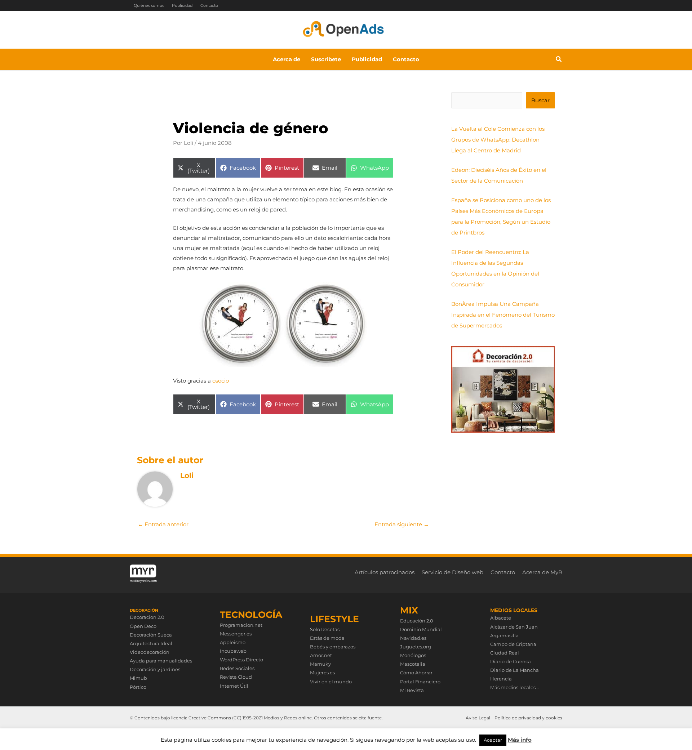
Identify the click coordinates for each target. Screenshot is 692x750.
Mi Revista (412, 690)
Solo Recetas (325, 629)
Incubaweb (233, 651)
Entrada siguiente (401, 524)
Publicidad (182, 5)
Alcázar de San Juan (514, 627)
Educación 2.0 (416, 621)
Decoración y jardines (155, 669)
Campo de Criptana (513, 644)
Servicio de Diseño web (452, 572)
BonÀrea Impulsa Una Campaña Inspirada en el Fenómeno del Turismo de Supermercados (503, 314)
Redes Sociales (237, 668)
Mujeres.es (322, 672)
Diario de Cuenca (510, 661)
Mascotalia (412, 664)
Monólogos (413, 655)
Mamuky (320, 664)
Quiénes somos (149, 5)
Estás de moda (327, 638)
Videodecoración (149, 652)
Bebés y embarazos (332, 646)
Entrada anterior (163, 524)
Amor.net (321, 655)
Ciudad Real (504, 653)
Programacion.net (241, 625)
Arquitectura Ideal (151, 643)
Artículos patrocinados (384, 572)
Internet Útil (234, 686)
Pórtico (138, 687)
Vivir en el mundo (331, 681)
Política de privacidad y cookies (528, 717)
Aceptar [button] (493, 740)
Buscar (540, 100)
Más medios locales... (514, 687)
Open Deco (143, 626)
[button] (559, 60)
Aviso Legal (478, 717)
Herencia (501, 679)
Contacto (209, 5)
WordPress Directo (241, 659)
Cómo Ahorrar (416, 672)
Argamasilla (504, 635)
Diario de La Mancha (514, 670)
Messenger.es (236, 634)
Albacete (500, 618)
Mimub (138, 678)
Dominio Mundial (421, 629)
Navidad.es (413, 638)
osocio (220, 380)
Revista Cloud (236, 677)
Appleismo (232, 642)
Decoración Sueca (151, 635)
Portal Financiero (420, 681)
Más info (520, 739)
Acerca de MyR (542, 572)
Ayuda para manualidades (161, 661)
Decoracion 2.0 (147, 617)
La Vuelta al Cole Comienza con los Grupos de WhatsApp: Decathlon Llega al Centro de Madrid (498, 139)
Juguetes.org (415, 646)
